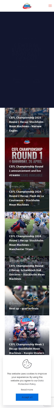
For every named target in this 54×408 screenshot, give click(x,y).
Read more (27, 389)
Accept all (27, 397)
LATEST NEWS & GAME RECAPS (27, 102)
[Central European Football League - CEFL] (27, 5)
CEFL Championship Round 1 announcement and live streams (26, 171)
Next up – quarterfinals (23, 308)
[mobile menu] (50, 5)
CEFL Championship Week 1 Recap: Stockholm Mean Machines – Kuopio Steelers (26, 348)
